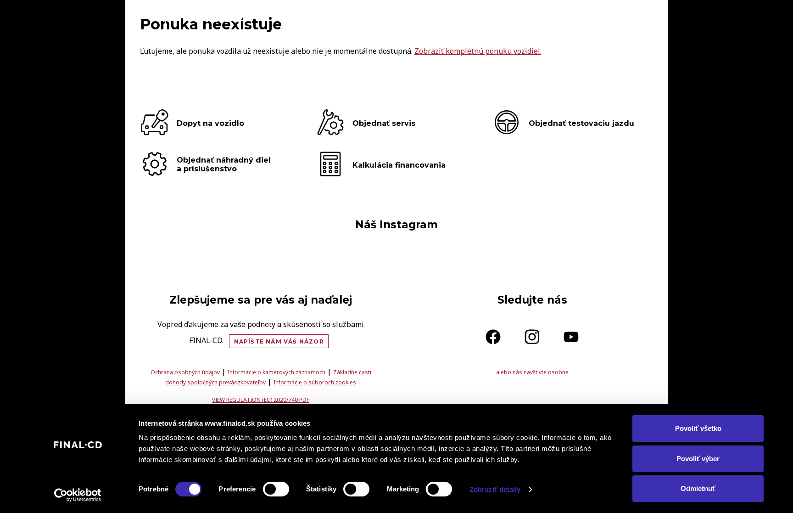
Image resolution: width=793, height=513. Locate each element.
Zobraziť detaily (495, 489)
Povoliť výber (698, 458)
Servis (592, 16)
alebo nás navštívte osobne (532, 372)
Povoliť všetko (698, 428)
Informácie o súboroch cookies (315, 382)
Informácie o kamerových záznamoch (276, 372)
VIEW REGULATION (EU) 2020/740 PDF (260, 400)
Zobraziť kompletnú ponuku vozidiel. (478, 51)
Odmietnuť (698, 488)
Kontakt (639, 16)
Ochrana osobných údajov (185, 372)
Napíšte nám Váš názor (279, 341)
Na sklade (506, 16)
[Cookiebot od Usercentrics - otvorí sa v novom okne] (78, 495)
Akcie (553, 16)
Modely (454, 16)
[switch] (276, 489)
